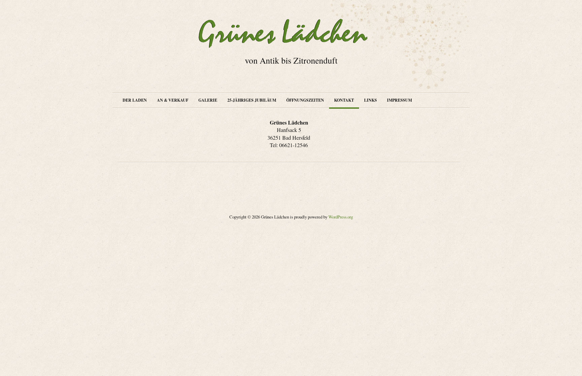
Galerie (207, 100)
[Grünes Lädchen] (291, 33)
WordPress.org (340, 217)
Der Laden (135, 100)
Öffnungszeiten (305, 100)
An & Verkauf (172, 100)
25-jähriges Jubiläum (251, 100)
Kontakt (344, 100)
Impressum (399, 100)
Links (370, 100)
